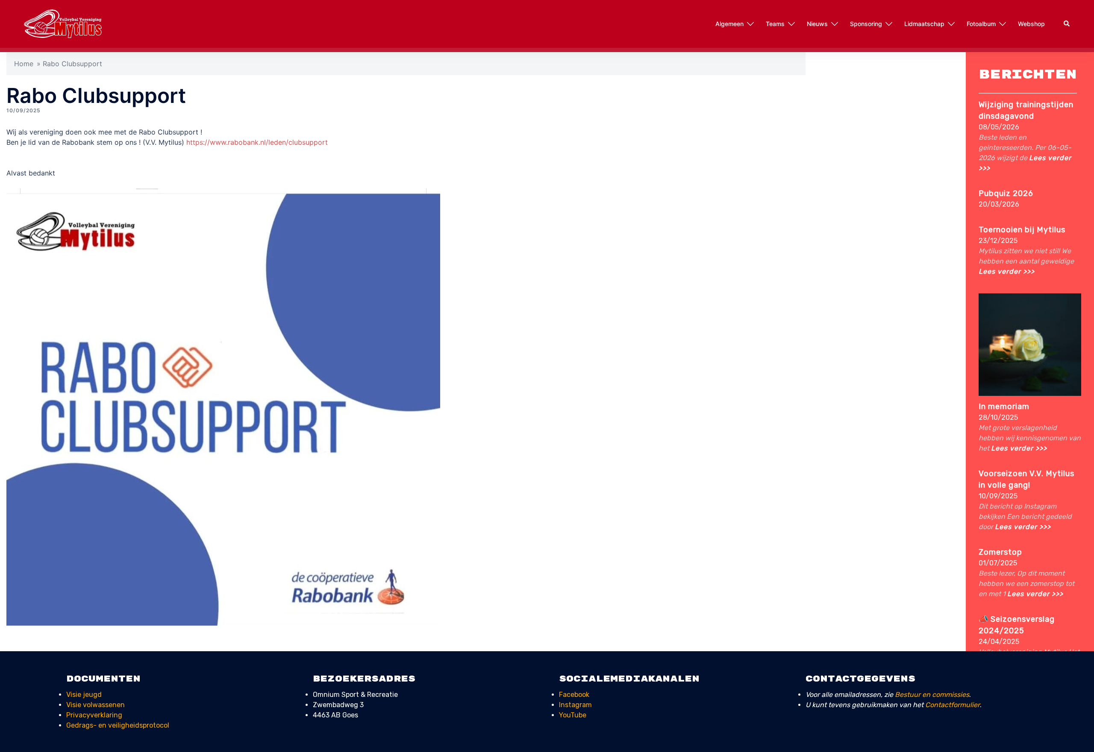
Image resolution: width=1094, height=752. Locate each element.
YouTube (572, 715)
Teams (775, 23)
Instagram (575, 705)
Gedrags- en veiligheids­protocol (117, 725)
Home (23, 63)
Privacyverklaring (94, 715)
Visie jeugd (84, 695)
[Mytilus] (63, 23)
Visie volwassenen (95, 705)
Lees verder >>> (1007, 271)
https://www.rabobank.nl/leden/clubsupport (257, 142)
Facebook (574, 695)
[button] (1067, 23)
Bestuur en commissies (932, 695)
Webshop (1031, 23)
